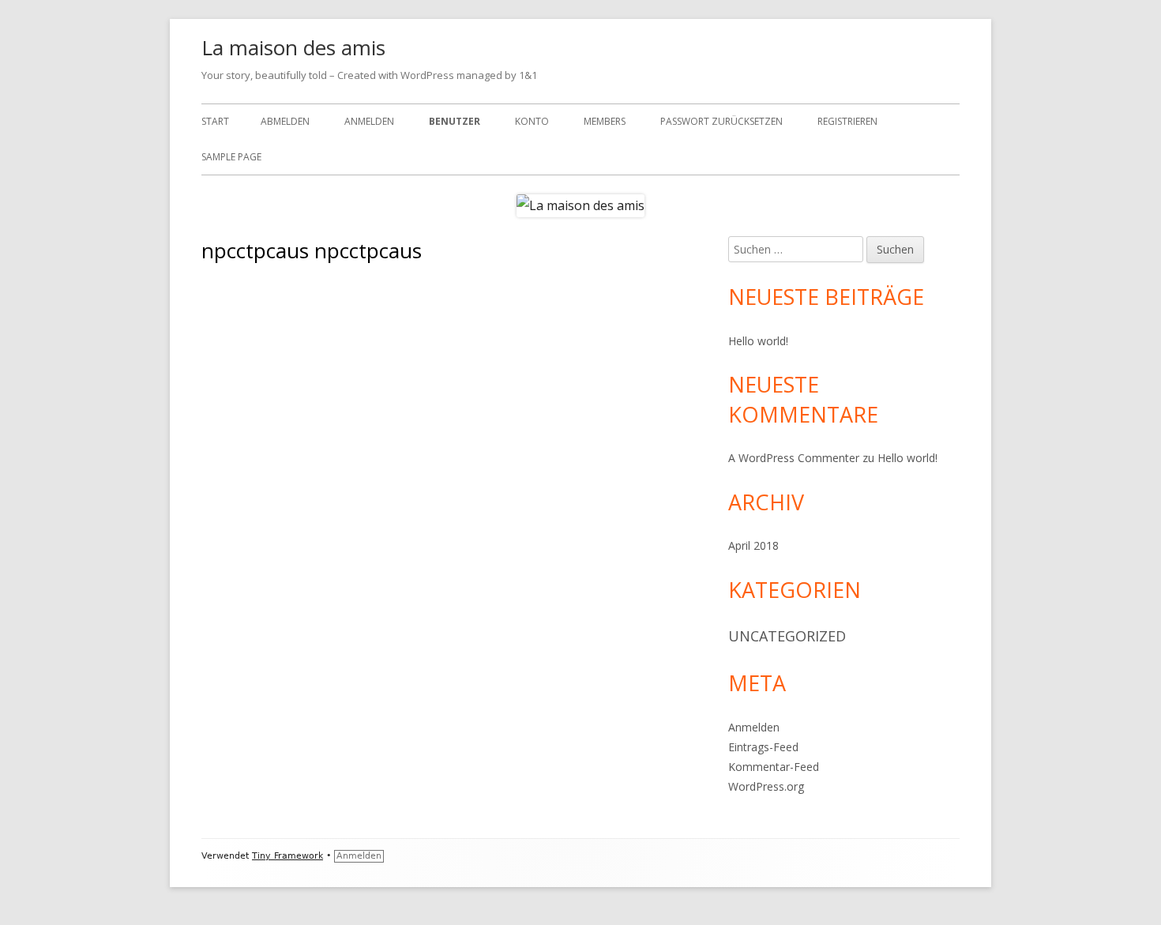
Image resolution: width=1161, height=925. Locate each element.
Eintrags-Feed (763, 746)
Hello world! (758, 340)
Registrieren (847, 121)
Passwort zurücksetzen (721, 121)
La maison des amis (293, 47)
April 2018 (753, 545)
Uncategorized (787, 635)
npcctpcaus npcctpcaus (461, 318)
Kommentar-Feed (773, 766)
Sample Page (231, 157)
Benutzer (454, 121)
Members (605, 121)
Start (215, 121)
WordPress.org (766, 786)
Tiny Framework (287, 856)
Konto (532, 121)
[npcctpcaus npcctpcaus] (278, 295)
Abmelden (285, 121)
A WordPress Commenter (793, 457)
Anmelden (369, 121)
